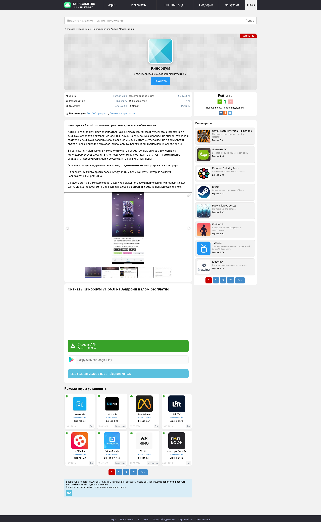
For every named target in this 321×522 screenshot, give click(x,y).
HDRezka (80, 451)
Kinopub (112, 414)
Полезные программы (123, 113)
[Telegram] (230, 113)
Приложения (127, 519)
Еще (143, 472)
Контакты (143, 519)
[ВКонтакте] (221, 113)
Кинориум (121, 101)
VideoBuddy (112, 451)
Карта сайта (185, 519)
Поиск (249, 20)
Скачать (160, 81)
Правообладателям (164, 519)
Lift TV (177, 414)
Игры (113, 519)
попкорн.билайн (177, 451)
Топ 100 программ (97, 113)
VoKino (144, 451)
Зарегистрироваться (174, 481)
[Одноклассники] (225, 113)
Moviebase (144, 414)
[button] (189, 195)
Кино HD (80, 414)
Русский (185, 106)
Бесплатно (248, 35)
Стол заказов (203, 519)
